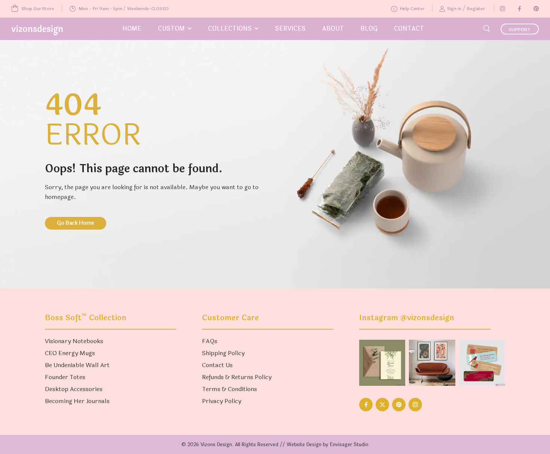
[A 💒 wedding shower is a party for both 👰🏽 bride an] (382, 363)
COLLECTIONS (230, 28)
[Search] (487, 27)
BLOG (369, 28)
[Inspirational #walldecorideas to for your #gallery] (432, 363)
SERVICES (290, 28)
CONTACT (409, 28)
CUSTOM (171, 28)
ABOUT (333, 28)
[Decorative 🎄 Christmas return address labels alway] (482, 363)
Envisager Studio (349, 444)
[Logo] (37, 30)
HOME (131, 28)
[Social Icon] (502, 8)
